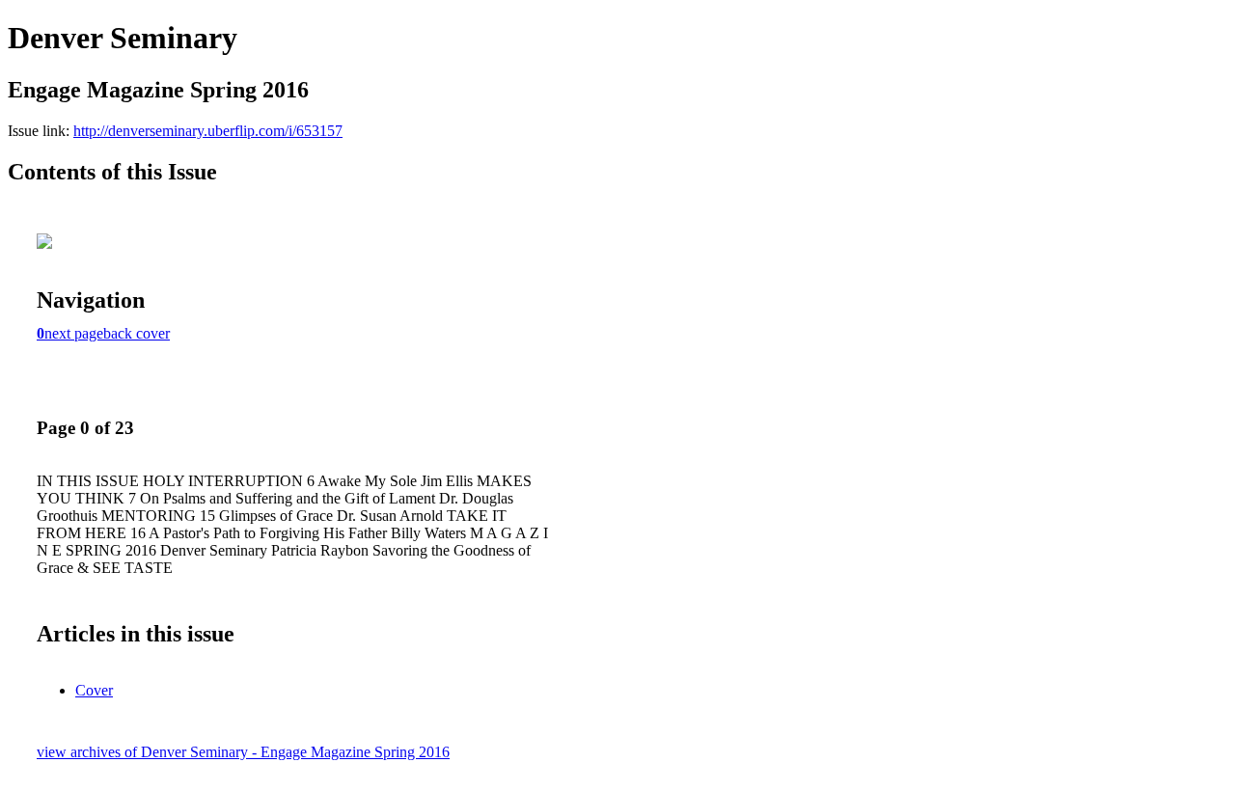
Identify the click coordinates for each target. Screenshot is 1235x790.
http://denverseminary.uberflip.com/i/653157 (208, 131)
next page (73, 333)
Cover (94, 690)
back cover (136, 333)
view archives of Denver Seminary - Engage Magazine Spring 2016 (243, 752)
